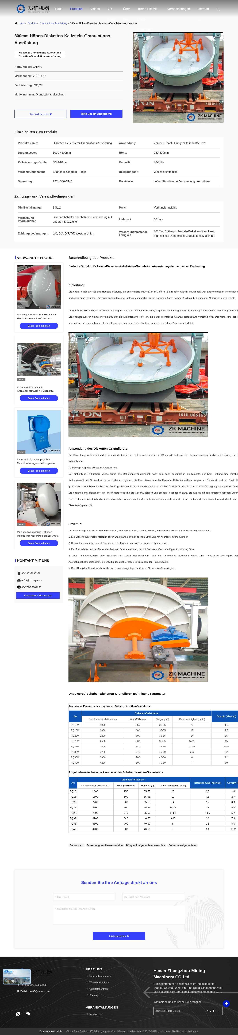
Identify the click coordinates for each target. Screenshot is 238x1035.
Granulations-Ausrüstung (53, 23)
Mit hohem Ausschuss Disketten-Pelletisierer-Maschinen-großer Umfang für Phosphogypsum (39, 535)
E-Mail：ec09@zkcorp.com (35, 991)
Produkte (76, 9)
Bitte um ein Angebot (95, 113)
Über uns (126, 10)
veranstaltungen (178, 9)
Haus (58, 9)
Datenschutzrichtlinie (50, 1031)
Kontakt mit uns (39, 114)
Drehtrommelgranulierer (182, 845)
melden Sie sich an (214, 1011)
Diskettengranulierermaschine (105, 845)
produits (32, 23)
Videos (95, 9)
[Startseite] (32, 8)
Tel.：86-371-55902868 (33, 984)
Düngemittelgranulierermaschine (145, 845)
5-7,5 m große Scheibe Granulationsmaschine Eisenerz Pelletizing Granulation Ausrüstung (36, 391)
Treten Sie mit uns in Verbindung (147, 10)
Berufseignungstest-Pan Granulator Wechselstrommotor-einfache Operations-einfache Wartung (36, 318)
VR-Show (111, 10)
